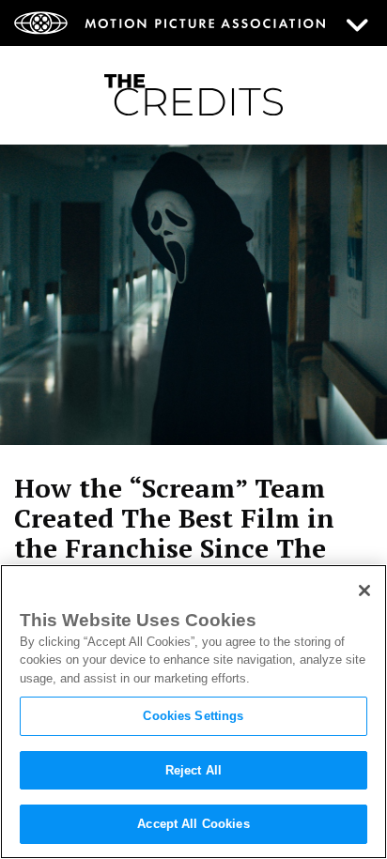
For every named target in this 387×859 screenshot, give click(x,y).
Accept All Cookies (193, 824)
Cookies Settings (193, 716)
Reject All (193, 770)
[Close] (364, 590)
